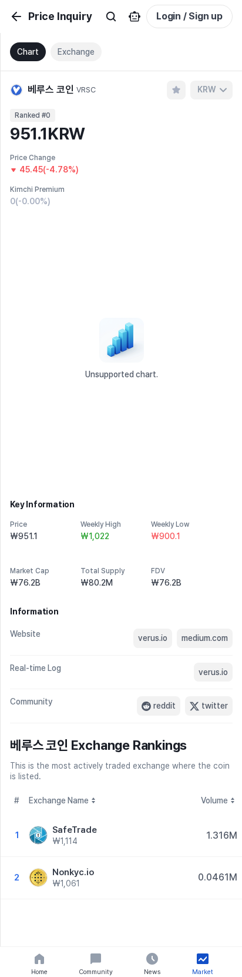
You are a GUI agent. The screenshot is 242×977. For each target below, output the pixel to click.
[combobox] (211, 90)
